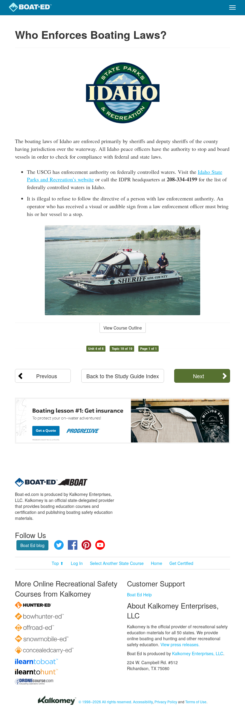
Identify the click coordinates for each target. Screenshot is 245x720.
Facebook (72, 545)
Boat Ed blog (32, 545)
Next (198, 376)
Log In (77, 563)
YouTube (100, 545)
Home (156, 563)
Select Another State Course (117, 563)
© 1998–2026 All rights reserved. (105, 701)
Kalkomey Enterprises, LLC (197, 653)
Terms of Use (195, 701)
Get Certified (181, 563)
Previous (46, 376)
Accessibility (143, 701)
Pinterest (86, 545)
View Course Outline (122, 328)
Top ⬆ (58, 563)
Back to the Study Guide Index (122, 376)
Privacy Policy (165, 701)
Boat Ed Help (139, 595)
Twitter (59, 545)
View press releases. (180, 644)
